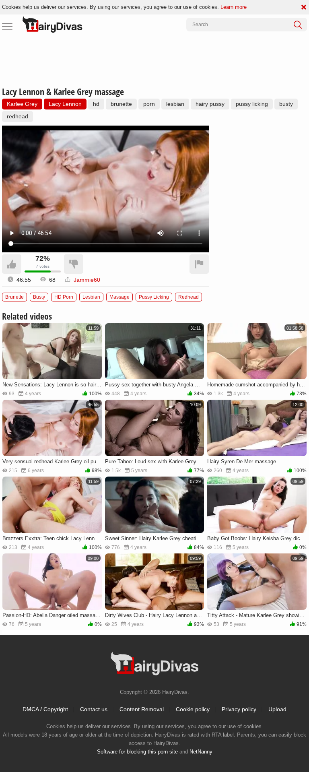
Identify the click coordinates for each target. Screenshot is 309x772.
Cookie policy (193, 709)
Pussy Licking (154, 297)
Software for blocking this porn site (137, 752)
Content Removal (141, 709)
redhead (17, 116)
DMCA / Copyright (45, 709)
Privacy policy (239, 709)
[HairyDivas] (52, 24)
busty (286, 104)
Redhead (188, 297)
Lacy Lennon (65, 104)
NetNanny (201, 752)
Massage (119, 297)
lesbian (175, 104)
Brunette (14, 297)
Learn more (233, 7)
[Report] (199, 264)
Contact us (93, 709)
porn (149, 104)
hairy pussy (210, 104)
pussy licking (252, 104)
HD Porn (63, 297)
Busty (39, 297)
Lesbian (91, 297)
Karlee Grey (22, 104)
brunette (121, 104)
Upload (277, 709)
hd (96, 104)
